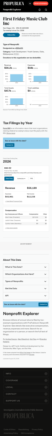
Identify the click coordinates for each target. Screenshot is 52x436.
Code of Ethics (9, 429)
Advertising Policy (11, 433)
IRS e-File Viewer (25, 352)
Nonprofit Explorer (12, 9)
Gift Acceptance (27, 433)
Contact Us (9, 145)
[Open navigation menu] (30, 4)
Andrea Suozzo (11, 339)
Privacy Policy (37, 429)
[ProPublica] (14, 3)
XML (31, 178)
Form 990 (6, 128)
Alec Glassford (23, 339)
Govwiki (31, 354)
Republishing (23, 429)
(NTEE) (16, 54)
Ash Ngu (33, 339)
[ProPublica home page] (19, 415)
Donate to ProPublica (40, 3)
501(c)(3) (19, 48)
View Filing (9, 178)
